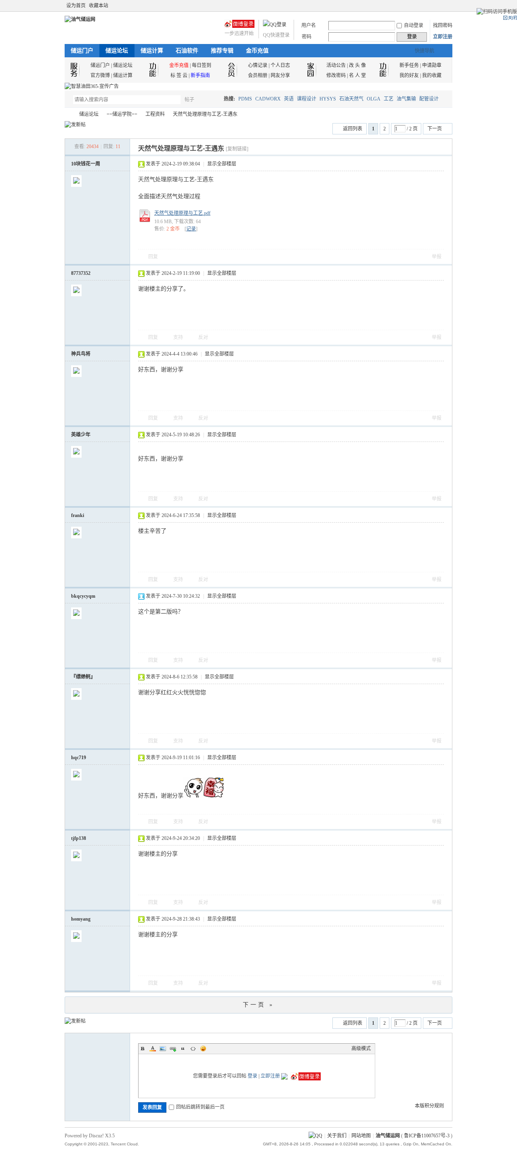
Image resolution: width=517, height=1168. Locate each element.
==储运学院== (122, 114)
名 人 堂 (357, 75)
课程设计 (306, 99)
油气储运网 (68, 114)
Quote (183, 1049)
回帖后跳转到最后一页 (200, 1107)
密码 (306, 37)
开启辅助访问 (441, 5)
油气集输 (406, 99)
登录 (252, 1076)
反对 (203, 337)
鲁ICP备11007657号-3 (427, 1136)
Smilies (203, 1049)
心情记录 (257, 65)
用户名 (308, 25)
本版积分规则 (429, 1106)
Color (153, 1049)
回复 (153, 257)
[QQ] (315, 1136)
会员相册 (257, 75)
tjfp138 (78, 838)
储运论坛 (116, 51)
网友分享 (280, 75)
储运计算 (152, 51)
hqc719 (78, 757)
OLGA (373, 99)
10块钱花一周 (85, 164)
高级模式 (361, 1048)
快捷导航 (424, 51)
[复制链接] (237, 149)
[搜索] (213, 99)
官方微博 (100, 75)
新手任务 (409, 65)
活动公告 (336, 65)
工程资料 (155, 114)
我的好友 (409, 75)
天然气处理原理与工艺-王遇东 (205, 114)
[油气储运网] (80, 19)
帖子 (189, 100)
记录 (191, 229)
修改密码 (336, 75)
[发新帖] (75, 124)
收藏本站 (98, 5)
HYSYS (327, 99)
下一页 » (258, 1005)
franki (77, 515)
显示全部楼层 (221, 164)
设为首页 (76, 5)
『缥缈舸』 (83, 677)
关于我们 (337, 1136)
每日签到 (201, 65)
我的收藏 (431, 75)
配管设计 (429, 99)
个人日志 (280, 65)
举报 (436, 257)
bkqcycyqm (83, 596)
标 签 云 (178, 75)
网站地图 (361, 1136)
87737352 (80, 273)
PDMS (245, 99)
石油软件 (187, 51)
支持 (178, 337)
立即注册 (442, 37)
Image (163, 1049)
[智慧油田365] (92, 86)
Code (193, 1049)
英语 (289, 99)
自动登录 (413, 25)
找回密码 (442, 25)
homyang (80, 919)
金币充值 (257, 51)
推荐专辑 (222, 51)
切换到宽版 (447, 5)
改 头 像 (357, 65)
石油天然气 (351, 99)
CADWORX (268, 99)
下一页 (434, 129)
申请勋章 (431, 65)
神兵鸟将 (80, 354)
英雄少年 (80, 434)
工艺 (388, 99)
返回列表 (352, 129)
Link (173, 1049)
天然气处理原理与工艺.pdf (182, 213)
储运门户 (82, 51)
